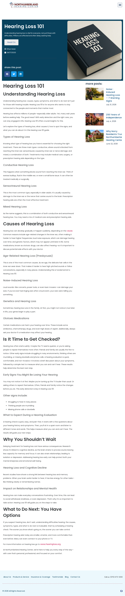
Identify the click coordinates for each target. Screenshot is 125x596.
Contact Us (75, 577)
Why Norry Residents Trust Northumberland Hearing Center (115, 136)
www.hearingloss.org (50, 544)
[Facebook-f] (121, 591)
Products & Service (21, 577)
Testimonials (57, 577)
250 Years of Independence (114, 116)
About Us (7, 577)
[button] (120, 5)
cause (70, 230)
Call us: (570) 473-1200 (113, 577)
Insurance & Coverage (40, 577)
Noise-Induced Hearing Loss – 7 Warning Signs (113, 95)
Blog (66, 577)
